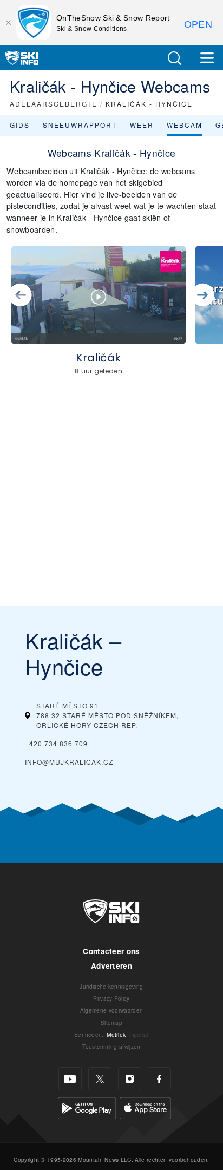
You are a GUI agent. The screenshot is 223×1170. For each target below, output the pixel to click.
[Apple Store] (145, 1107)
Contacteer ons (111, 951)
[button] (174, 58)
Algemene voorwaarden (111, 1010)
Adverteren (111, 966)
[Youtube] (70, 1078)
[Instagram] (129, 1078)
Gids (20, 124)
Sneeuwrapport (80, 124)
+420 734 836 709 (56, 743)
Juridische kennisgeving (111, 986)
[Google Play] (87, 1107)
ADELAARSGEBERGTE (53, 103)
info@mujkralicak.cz (69, 761)
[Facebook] (159, 1078)
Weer (142, 124)
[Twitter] (100, 1078)
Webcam (184, 124)
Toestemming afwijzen (111, 1046)
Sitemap (111, 1022)
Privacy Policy (111, 998)
